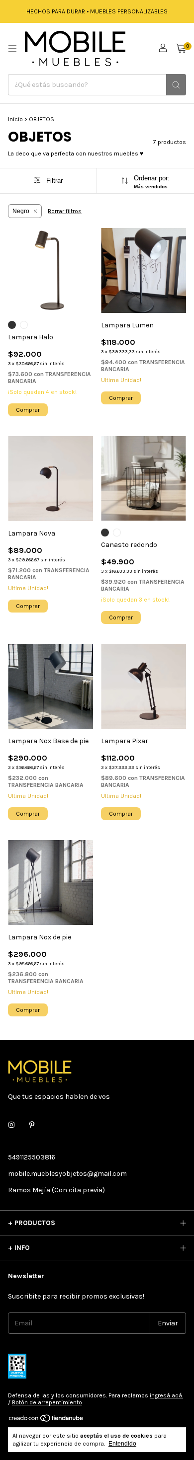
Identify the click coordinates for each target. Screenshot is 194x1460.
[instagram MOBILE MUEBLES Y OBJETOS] (11, 1125)
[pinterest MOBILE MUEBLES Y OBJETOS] (31, 1125)
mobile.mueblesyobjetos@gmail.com (67, 1173)
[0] (181, 49)
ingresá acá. (166, 1395)
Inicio (15, 119)
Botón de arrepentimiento (47, 1402)
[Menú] (12, 48)
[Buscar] (176, 84)
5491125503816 (31, 1157)
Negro (20, 211)
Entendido (122, 1443)
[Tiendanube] (46, 1420)
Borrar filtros (65, 211)
